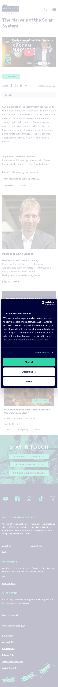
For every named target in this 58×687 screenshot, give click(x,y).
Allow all (29, 362)
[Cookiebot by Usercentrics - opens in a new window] (42, 303)
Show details (42, 352)
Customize (27, 371)
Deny (29, 381)
